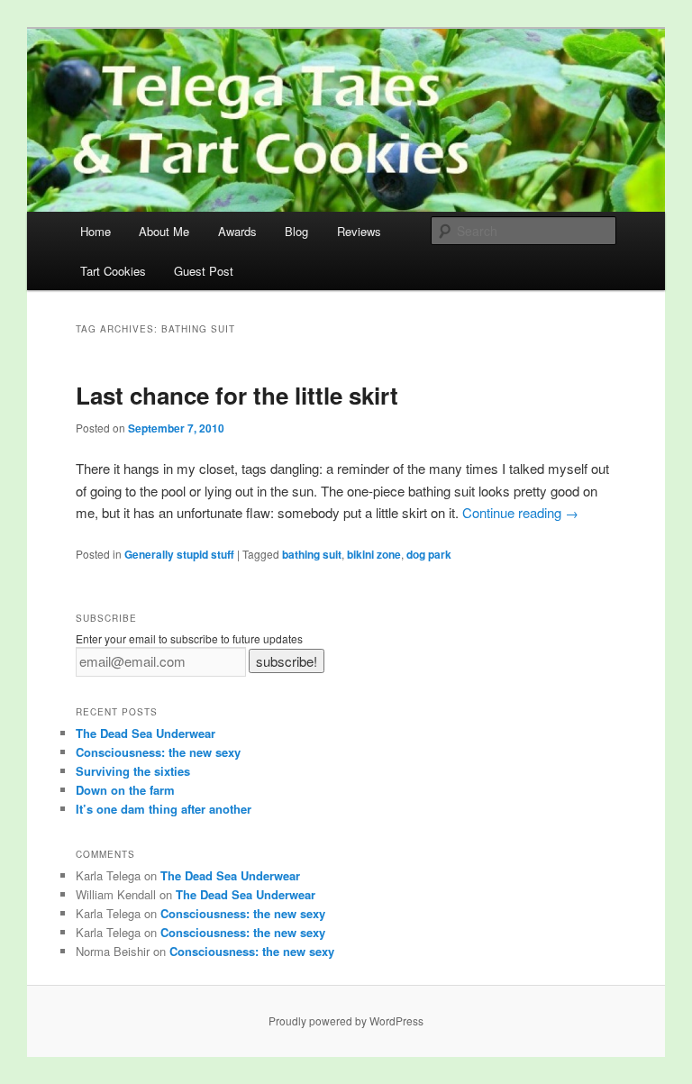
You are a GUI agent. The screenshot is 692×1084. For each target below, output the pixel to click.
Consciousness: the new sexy (158, 752)
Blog (296, 231)
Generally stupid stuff (179, 554)
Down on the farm (125, 789)
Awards (237, 231)
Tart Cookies (113, 270)
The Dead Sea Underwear (145, 733)
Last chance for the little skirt (237, 395)
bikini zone (374, 554)
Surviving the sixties (133, 770)
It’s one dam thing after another (163, 808)
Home (95, 231)
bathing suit (311, 554)
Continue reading (520, 512)
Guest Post (203, 270)
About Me (164, 231)
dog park (428, 554)
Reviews (359, 231)
